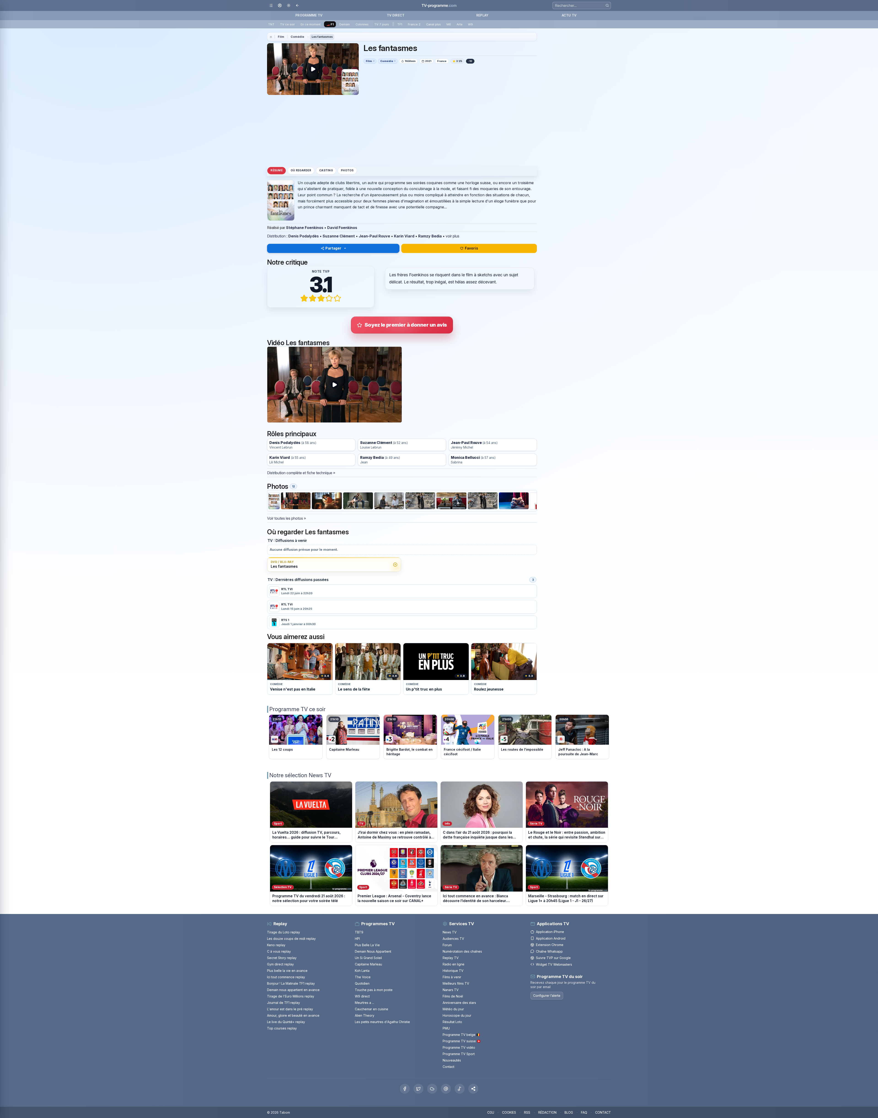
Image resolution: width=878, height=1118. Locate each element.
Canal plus (433, 24)
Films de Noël (453, 996)
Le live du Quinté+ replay (286, 1022)
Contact (448, 1067)
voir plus (452, 236)
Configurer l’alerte (546, 995)
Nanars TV (451, 990)
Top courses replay (282, 1028)
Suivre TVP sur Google (553, 958)
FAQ (584, 1112)
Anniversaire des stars (459, 1003)
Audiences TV (453, 939)
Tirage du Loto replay (283, 932)
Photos (347, 170)
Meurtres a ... (364, 1003)
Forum (447, 945)
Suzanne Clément (339, 236)
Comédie (297, 36)
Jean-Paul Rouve (374, 236)
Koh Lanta (362, 971)
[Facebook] (405, 1089)
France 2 (414, 24)
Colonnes (362, 24)
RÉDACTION (547, 1112)
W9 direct (362, 996)
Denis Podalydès (303, 236)
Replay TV (451, 958)
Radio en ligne (453, 964)
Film (281, 36)
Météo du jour (453, 1009)
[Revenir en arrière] (297, 5)
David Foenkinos (342, 227)
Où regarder (301, 170)
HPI (357, 939)
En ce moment (311, 24)
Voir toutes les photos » (286, 518)
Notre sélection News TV (300, 775)
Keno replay (276, 945)
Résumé (276, 170)
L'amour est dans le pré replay (290, 1009)
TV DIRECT (395, 15)
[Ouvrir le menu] (271, 5)
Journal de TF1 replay (283, 1003)
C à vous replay (279, 951)
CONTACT (603, 1112)
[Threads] (446, 1089)
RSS (527, 1112)
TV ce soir (287, 24)
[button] (473, 1089)
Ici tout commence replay (286, 977)
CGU (490, 1112)
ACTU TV (569, 15)
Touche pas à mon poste (374, 990)
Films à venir (452, 977)
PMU (446, 1028)
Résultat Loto (452, 1022)
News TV (450, 932)
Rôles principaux (291, 434)
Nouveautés (452, 1060)
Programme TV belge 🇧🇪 (461, 1035)
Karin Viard (404, 236)
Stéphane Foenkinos (304, 227)
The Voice (363, 977)
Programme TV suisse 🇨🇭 (462, 1041)
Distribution (276, 236)
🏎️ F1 (330, 24)
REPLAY (482, 15)
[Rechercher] (607, 5)
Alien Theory (364, 1015)
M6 (449, 24)
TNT (271, 24)
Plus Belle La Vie (367, 945)
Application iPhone (550, 932)
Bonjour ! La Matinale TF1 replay (291, 983)
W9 (470, 24)
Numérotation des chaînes (462, 951)
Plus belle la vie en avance (287, 971)
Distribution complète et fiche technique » (301, 472)
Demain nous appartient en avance (293, 990)
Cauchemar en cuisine (371, 1009)
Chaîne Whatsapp (549, 951)
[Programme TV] (271, 37)
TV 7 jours (381, 24)
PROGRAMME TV (308, 15)
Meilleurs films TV (456, 983)
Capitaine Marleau (368, 964)
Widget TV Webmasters (554, 964)
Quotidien (362, 983)
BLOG (569, 1112)
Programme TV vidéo (459, 1047)
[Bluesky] (432, 1089)
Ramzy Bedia (430, 236)
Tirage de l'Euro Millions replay (290, 996)
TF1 (399, 24)
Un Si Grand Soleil (368, 958)
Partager (333, 248)
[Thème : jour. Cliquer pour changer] (288, 5)
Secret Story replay (282, 958)
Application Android (550, 938)
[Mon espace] (280, 5)
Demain (344, 24)
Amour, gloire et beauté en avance (293, 1015)
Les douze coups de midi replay (291, 939)
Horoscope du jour (457, 1015)
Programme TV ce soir (297, 709)
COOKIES (509, 1112)
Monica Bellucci (465, 457)
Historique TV (453, 971)
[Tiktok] (460, 1089)
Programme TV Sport (459, 1054)
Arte (460, 24)
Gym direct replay (280, 964)
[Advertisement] (402, 130)
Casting (326, 170)
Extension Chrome (549, 945)
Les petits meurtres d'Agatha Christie (382, 1022)
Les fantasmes (322, 36)
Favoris (471, 248)
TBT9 (359, 932)
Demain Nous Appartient (373, 951)
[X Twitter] (418, 1089)
